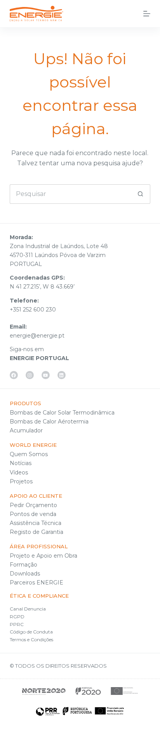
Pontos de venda (33, 514)
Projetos (21, 481)
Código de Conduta (31, 632)
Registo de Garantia (36, 531)
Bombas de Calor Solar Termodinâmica (62, 412)
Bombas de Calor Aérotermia (49, 421)
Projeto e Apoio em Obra (43, 555)
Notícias (20, 463)
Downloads (25, 573)
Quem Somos (29, 454)
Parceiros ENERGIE (36, 582)
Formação (23, 564)
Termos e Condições (31, 639)
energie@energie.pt (37, 335)
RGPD (17, 616)
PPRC (17, 624)
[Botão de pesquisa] (140, 194)
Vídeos (19, 472)
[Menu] (146, 13)
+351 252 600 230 (33, 309)
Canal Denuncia (28, 609)
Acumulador (26, 430)
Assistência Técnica (35, 523)
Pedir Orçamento (33, 505)
